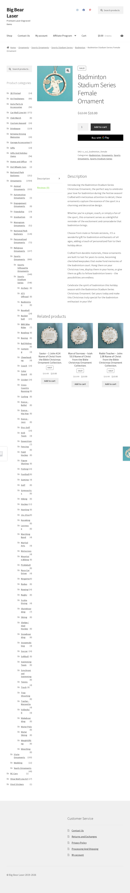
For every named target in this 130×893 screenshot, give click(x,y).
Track (23, 687)
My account (41, 35)
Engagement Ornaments (20, 205)
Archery (24, 288)
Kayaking (25, 520)
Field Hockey (24, 454)
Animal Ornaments (19, 188)
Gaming (25, 479)
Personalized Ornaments (20, 241)
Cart (84, 35)
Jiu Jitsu (25, 515)
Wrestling (25, 749)
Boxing (24, 338)
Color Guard (24, 373)
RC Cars (14, 773)
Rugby (24, 594)
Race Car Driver (25, 572)
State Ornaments (19, 756)
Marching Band (25, 536)
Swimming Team (26, 663)
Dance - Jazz (24, 420)
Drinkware (15, 128)
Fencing (25, 446)
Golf (23, 485)
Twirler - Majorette (26, 703)
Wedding (18, 762)
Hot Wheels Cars (18, 167)
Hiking (24, 498)
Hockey (24, 504)
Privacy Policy (79, 842)
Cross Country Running (25, 388)
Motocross (26, 551)
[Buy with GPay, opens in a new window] (100, 138)
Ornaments (23, 47)
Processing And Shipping (85, 848)
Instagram (77, 10)
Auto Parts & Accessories (16, 106)
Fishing (24, 468)
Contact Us (24, 35)
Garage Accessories (20, 142)
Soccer (24, 651)
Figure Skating (25, 462)
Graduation (19, 217)
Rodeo (24, 584)
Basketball (24, 317)
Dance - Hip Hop (25, 412)
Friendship (19, 211)
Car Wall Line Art (18, 112)
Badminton (80, 47)
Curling (24, 396)
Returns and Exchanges (84, 836)
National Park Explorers (17, 174)
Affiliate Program (62, 35)
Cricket (24, 379)
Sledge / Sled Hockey (25, 625)
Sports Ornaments (40, 47)
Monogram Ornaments (19, 224)
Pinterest (90, 10)
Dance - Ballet (24, 404)
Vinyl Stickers (17, 784)
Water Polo (26, 726)
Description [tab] (43, 178)
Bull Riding (26, 343)
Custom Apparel (18, 123)
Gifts (12, 147)
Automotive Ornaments (20, 196)
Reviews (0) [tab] (43, 187)
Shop (9, 35)
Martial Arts (24, 544)
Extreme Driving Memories (18, 135)
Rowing (24, 589)
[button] (67, 70)
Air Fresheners (17, 98)
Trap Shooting (25, 694)
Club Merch (15, 117)
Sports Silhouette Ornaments (23, 268)
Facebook (84, 10)
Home (13, 47)
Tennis (24, 681)
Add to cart (100, 126)
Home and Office (18, 161)
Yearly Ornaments (22, 768)
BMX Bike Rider (25, 326)
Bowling (25, 332)
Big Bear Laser (15, 12)
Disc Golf (25, 427)
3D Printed (15, 93)
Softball (25, 656)
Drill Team (23, 434)
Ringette (25, 578)
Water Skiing (24, 733)
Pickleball (26, 565)
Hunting (25, 509)
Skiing (24, 617)
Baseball (25, 310)
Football (25, 474)
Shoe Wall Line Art (19, 778)
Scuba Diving (24, 602)
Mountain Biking (25, 558)
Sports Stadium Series (62, 47)
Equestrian (26, 441)
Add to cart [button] (49, 380)
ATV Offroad (25, 295)
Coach (24, 365)
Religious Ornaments (19, 249)
